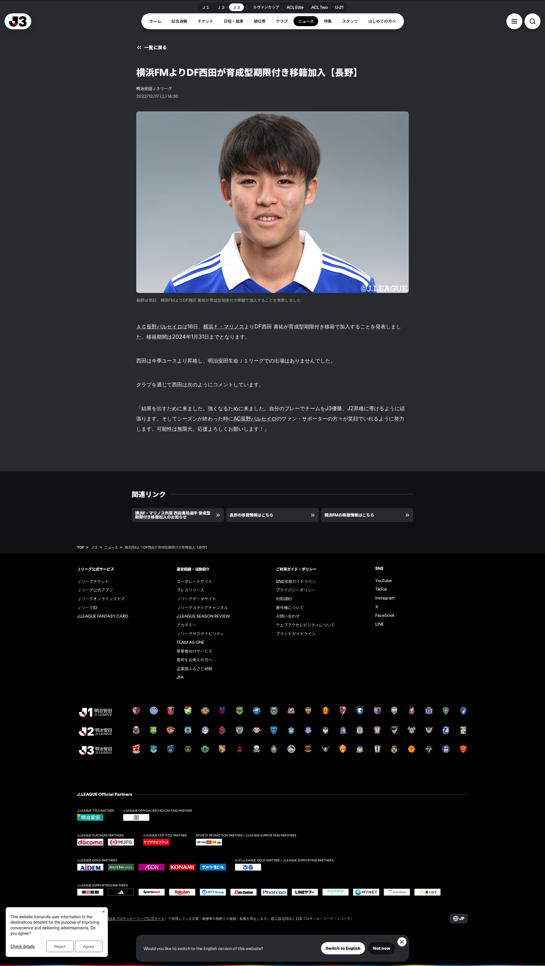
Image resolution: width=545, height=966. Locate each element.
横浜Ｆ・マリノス (223, 326)
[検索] (532, 21)
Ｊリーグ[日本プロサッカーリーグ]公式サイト (129, 918)
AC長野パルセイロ (254, 418)
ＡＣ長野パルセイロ (159, 326)
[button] (514, 21)
